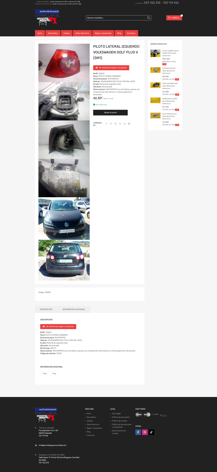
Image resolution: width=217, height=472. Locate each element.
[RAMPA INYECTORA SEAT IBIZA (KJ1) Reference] (155, 100)
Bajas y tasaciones (103, 33)
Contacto (131, 33)
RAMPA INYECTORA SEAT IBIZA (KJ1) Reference (169, 101)
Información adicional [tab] (74, 309)
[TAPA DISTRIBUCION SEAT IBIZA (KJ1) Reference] (155, 85)
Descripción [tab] (46, 309)
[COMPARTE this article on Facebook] (106, 123)
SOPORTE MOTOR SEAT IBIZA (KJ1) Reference (168, 70)
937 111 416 (171, 3)
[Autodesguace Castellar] (45, 18)
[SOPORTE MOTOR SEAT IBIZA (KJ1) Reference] (155, 70)
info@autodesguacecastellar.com (52, 445)
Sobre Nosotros (82, 33)
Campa (67, 33)
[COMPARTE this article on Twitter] (110, 123)
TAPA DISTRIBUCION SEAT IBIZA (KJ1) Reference (170, 86)
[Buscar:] (118, 18)
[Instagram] (145, 432)
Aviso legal (116, 414)
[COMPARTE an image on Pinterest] (119, 123)
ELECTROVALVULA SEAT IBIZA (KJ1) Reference (169, 116)
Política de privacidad (120, 417)
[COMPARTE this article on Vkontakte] (124, 123)
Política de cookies (119, 421)
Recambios (53, 33)
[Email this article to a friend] (128, 123)
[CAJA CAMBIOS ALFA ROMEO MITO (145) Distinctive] (155, 53)
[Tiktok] (151, 432)
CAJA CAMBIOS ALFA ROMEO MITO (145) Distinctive (170, 53)
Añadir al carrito (110, 113)
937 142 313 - (153, 3)
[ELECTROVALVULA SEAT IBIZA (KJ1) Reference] (155, 115)
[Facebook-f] (138, 432)
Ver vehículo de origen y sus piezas (113, 68)
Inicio (40, 33)
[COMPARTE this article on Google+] (115, 123)
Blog (119, 33)
